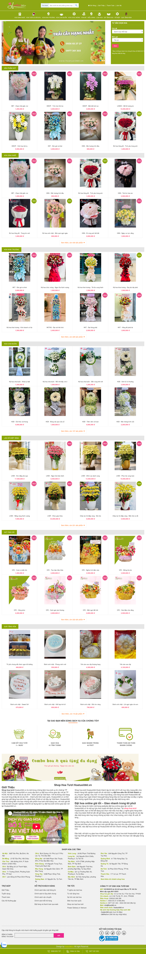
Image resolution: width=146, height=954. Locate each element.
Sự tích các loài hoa (74, 897)
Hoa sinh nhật (19, 17)
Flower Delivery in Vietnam (77, 908)
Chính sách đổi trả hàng (43, 900)
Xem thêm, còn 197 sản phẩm (72, 431)
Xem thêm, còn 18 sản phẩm (72, 714)
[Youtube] (124, 933)
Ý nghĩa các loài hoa (74, 890)
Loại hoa (99, 17)
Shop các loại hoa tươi (75, 904)
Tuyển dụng (6, 893)
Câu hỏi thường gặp (9, 900)
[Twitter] (107, 933)
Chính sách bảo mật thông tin (45, 890)
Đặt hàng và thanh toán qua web (46, 904)
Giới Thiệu (101, 5)
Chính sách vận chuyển (43, 897)
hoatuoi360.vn (69, 946)
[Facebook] (102, 933)
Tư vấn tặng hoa (73, 893)
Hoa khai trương (48, 17)
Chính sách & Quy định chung (45, 893)
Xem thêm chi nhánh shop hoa (113, 879)
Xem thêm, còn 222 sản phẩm (72, 619)
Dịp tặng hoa (108, 17)
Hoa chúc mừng (74, 17)
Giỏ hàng (92, 5)
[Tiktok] (113, 933)
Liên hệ (118, 5)
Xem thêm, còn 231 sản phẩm (72, 525)
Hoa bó (83, 17)
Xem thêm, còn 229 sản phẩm (72, 337)
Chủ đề (114, 28)
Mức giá (115, 37)
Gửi (58, 935)
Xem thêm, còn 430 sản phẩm (72, 242)
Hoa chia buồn (61, 17)
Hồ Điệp (117, 17)
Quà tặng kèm (126, 17)
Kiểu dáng (91, 17)
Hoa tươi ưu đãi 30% (33, 17)
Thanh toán (110, 5)
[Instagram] (118, 933)
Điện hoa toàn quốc (74, 900)
